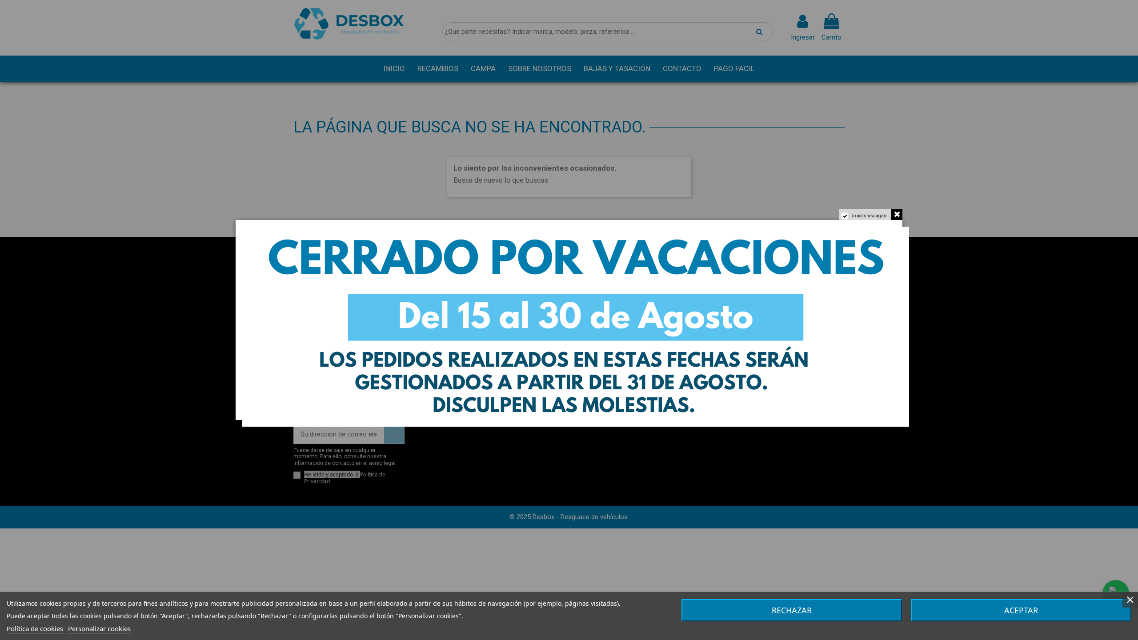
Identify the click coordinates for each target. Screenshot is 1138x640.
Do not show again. (869, 215)
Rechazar (792, 610)
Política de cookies (35, 628)
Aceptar (1021, 610)
